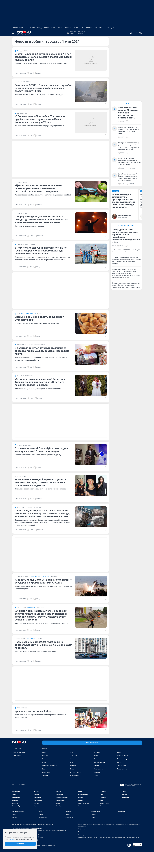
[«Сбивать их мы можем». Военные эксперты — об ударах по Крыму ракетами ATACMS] (91, 586)
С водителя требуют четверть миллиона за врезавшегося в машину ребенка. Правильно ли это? (42, 351)
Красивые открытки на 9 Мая (33, 711)
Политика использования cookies (88, 832)
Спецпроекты (122, 769)
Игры (101, 28)
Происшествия (99, 762)
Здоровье (45, 776)
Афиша (60, 28)
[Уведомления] (135, 33)
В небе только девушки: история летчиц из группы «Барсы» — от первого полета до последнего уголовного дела (41, 250)
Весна (44, 759)
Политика (97, 759)
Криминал (73, 756)
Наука (72, 769)
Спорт (119, 752)
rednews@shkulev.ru (36, 828)
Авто (44, 752)
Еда (43, 769)
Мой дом (73, 766)
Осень (96, 756)
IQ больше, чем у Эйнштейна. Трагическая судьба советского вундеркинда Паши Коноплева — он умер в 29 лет (40, 119)
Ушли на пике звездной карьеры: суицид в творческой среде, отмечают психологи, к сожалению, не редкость (40, 482)
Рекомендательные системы (86, 835)
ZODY (95, 28)
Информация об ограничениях (87, 829)
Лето (71, 762)
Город (44, 762)
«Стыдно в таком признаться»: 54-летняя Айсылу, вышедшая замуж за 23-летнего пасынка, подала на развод (40, 382)
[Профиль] (140, 33)
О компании (16, 756)
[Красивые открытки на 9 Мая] (91, 717)
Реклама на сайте (18, 752)
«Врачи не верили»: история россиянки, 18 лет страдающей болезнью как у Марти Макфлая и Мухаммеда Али (43, 57)
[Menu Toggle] (13, 33)
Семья (96, 776)
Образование (74, 776)
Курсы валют (79, 28)
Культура (73, 759)
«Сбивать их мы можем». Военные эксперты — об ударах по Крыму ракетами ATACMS (43, 581)
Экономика (121, 766)
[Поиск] (130, 33)
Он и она (97, 752)
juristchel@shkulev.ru (60, 830)
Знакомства (30, 28)
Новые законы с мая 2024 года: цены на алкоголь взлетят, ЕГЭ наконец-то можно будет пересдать (43, 645)
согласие (12, 839)
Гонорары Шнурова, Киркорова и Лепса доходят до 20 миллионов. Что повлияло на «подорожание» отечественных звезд (41, 219)
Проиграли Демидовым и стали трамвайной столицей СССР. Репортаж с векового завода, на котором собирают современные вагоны (42, 513)
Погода (40, 28)
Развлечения (98, 769)
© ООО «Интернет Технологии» (45, 845)
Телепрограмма (50, 28)
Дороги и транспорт (49, 766)
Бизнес (45, 756)
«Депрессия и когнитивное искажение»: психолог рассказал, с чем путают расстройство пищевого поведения (39, 188)
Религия (97, 772)
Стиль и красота (123, 756)
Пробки (89, 28)
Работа (96, 766)
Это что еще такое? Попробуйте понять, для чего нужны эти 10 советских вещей (41, 450)
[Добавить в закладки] (105, 73)
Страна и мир (122, 759)
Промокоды (109, 28)
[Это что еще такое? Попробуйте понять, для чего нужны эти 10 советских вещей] (91, 454)
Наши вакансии (18, 759)
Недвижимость (18, 28)
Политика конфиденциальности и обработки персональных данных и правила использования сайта (108, 838)
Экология (120, 762)
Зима (71, 752)
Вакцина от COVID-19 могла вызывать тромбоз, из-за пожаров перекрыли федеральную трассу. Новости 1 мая (44, 88)
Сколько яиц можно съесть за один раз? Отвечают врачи (39, 318)
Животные (46, 772)
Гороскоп (69, 28)
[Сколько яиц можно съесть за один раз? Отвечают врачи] (91, 323)
